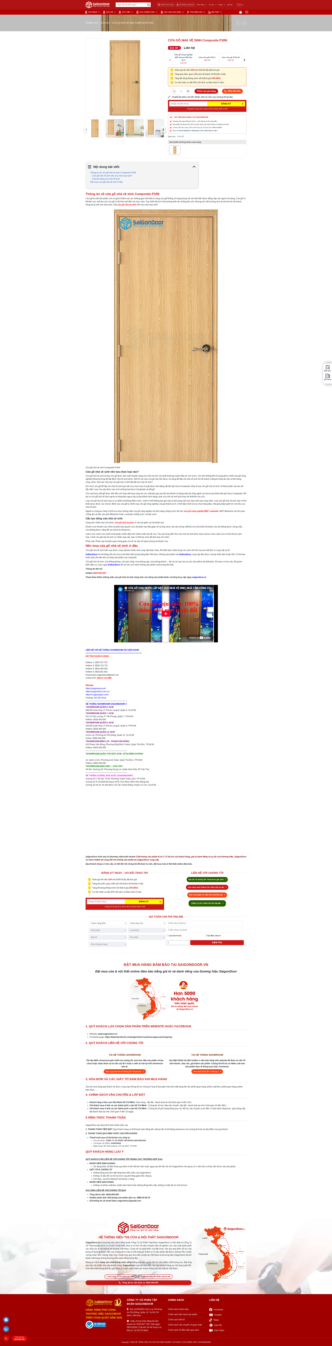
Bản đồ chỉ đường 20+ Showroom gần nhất (206, 879)
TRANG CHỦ (92, 23)
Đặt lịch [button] (327, 371)
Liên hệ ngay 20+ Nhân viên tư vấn (156, 1276)
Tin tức (211, 5)
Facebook (218, 1310)
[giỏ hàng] (240, 12)
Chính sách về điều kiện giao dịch (183, 1330)
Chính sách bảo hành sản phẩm (182, 1314)
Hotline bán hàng (167, 5)
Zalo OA (218, 1325)
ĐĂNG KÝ (226, 104)
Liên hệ (229, 5)
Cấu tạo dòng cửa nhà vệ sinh (106, 179)
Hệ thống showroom (186, 5)
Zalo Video (219, 1330)
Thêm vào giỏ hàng (206, 91)
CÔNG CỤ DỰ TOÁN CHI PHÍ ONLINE (206, 903)
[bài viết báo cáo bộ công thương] (104, 1325)
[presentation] (86, 130)
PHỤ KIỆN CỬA (196, 12)
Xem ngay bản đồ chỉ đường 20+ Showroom (124, 1071)
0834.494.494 (234, 91)
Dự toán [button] (327, 379)
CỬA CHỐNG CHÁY (147, 12)
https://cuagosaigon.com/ (97, 695)
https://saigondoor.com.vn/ (97, 691)
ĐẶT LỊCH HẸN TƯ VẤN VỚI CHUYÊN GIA (206, 895)
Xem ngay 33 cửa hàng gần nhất (121, 1276)
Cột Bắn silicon (214, 936)
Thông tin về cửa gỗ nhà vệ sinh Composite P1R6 (113, 173)
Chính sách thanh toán (178, 1309)
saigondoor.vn (199, 577)
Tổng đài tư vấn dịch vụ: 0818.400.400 (140, 1283)
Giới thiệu (200, 5)
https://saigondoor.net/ (96, 688)
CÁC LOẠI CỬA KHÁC (172, 12)
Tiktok (216, 1320)
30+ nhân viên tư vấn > (209, 131)
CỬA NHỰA (92, 12)
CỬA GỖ (109, 12)
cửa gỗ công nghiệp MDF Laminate (201, 511)
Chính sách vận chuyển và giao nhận (185, 1325)
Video (220, 5)
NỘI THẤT (215, 12)
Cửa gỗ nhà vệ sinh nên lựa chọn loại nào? (112, 176)
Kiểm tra (217, 942)
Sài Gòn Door (100, 698)
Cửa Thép (126, 12)
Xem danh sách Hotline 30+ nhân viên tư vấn (206, 887)
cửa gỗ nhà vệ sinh (126, 205)
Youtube (218, 1315)
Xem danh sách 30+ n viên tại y (206, 1071)
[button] (6, 1320)
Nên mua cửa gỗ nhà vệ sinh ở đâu (106, 182)
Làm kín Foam (174, 936)
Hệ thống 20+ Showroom (190, 131)
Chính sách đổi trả (176, 1319)
